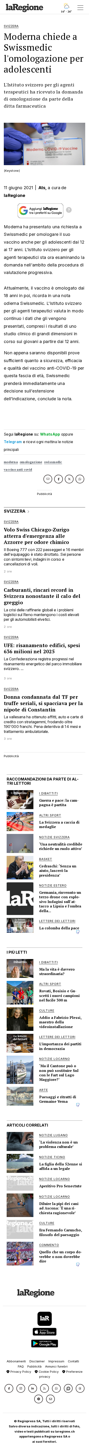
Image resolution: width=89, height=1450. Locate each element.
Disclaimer (37, 1361)
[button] (9, 1388)
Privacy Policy (20, 1371)
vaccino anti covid (18, 470)
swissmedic (53, 462)
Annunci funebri (56, 1366)
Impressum (56, 1361)
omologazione (31, 462)
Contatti (73, 1361)
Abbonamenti (16, 1361)
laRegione (14, 195)
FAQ (21, 1366)
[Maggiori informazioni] (69, 210)
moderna (11, 462)
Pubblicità (34, 1366)
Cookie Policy (48, 1371)
